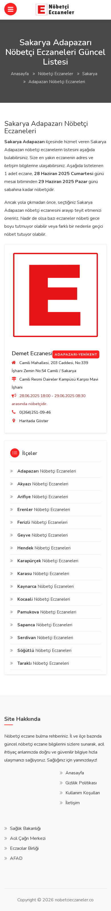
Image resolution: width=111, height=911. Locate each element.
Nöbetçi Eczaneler (55, 74)
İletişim (72, 803)
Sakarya (89, 74)
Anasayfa (20, 74)
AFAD (16, 858)
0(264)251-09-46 (35, 412)
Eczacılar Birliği (24, 848)
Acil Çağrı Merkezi (28, 838)
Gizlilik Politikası (81, 783)
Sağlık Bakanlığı (25, 828)
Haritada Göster (33, 421)
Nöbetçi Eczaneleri (46, 471)
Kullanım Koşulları (82, 793)
